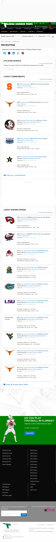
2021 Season (33, 458)
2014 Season (33, 478)
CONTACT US (7, 535)
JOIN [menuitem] (36, 23)
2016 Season (33, 473)
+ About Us (15, 524)
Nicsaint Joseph (37, 138)
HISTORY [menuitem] (23, 31)
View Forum (33, 489)
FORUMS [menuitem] (31, 31)
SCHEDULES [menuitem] (27, 28)
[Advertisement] (28, 11)
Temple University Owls (23, 235)
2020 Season (33, 461)
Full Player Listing (7, 495)
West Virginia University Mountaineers (36, 335)
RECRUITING (7, 41)
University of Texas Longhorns (34, 352)
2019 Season (33, 464)
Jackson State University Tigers (35, 319)
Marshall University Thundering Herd (36, 269)
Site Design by (41, 531)
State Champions (6, 464)
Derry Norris (44, 250)
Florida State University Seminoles (32, 122)
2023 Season (33, 453)
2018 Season (33, 467)
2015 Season (33, 475)
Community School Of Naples (27, 156)
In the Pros (5, 492)
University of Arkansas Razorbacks (36, 252)
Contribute (33, 484)
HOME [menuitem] (3, 28)
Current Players (6, 484)
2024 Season (33, 450)
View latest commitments (46, 79)
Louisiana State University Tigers (35, 302)
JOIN (31, 487)
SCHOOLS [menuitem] (10, 28)
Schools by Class (6, 458)
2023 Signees (5, 489)
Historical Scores (34, 481)
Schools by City (6, 456)
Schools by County (7, 453)
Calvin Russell (39, 84)
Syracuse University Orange (24, 85)
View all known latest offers (45, 212)
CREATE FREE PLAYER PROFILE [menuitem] (41, 27)
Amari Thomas (43, 120)
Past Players (5, 487)
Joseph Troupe (36, 217)
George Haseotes (42, 156)
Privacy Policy (50, 524)
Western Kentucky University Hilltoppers (27, 219)
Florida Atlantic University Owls (25, 140)
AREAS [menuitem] (44, 28)
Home (2, 41)
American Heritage (24, 102)
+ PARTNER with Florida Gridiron (11, 531)
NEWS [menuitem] (51, 28)
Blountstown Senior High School (28, 120)
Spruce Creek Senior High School (28, 250)
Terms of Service (41, 524)
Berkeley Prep (23, 217)
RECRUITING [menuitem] (14, 31)
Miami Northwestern (25, 84)
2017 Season (33, 470)
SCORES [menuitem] (36, 28)
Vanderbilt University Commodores (32, 158)
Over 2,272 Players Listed (45, 63)
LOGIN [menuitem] (42, 23)
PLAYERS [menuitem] (18, 28)
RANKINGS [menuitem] (40, 31)
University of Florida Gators (34, 285)
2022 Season (33, 456)
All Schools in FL (6, 461)
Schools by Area (6, 450)
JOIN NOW (29, 433)
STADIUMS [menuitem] (4, 31)
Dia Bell (34, 102)
